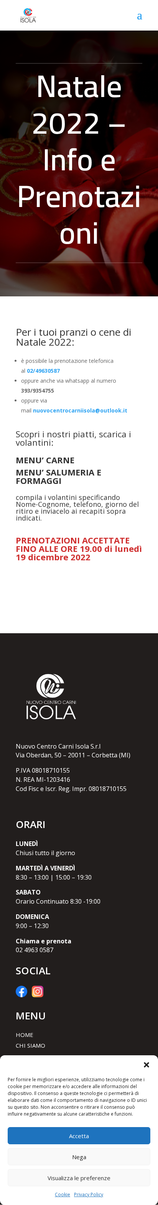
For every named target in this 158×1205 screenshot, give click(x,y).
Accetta (79, 1136)
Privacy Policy (88, 1194)
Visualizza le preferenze (79, 1178)
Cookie (62, 1194)
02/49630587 (43, 370)
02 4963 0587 (34, 950)
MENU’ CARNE (45, 460)
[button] (146, 1065)
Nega (79, 1157)
